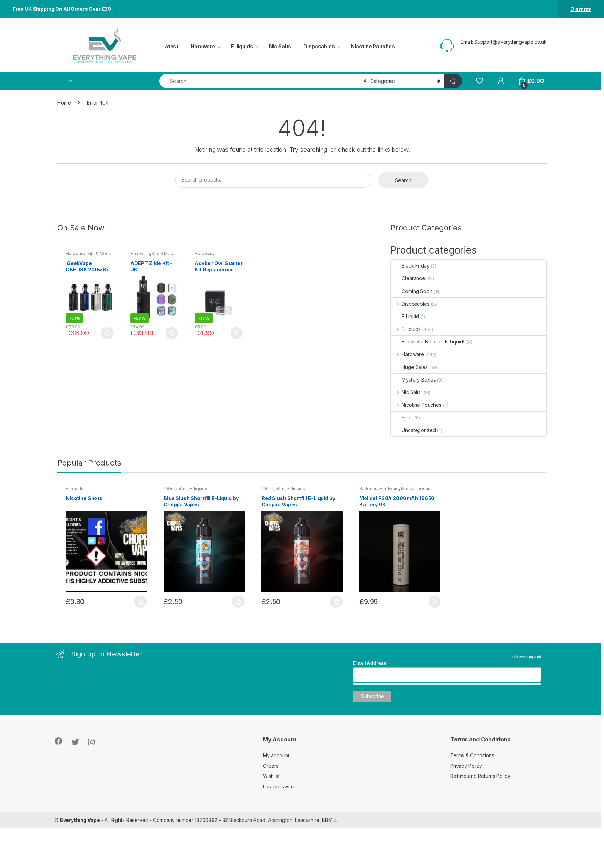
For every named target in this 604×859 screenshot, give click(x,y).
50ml (182, 488)
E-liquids (242, 46)
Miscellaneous (415, 488)
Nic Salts (280, 46)
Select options (105, 333)
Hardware (202, 46)
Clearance (413, 278)
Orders (271, 766)
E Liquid (410, 316)
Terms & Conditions (472, 755)
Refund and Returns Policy (480, 776)
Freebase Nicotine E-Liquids (433, 342)
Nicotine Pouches (373, 46)
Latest (170, 46)
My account (276, 755)
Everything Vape (80, 820)
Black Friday (415, 266)
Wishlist (271, 776)
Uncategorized (419, 430)
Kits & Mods (99, 253)
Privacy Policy (466, 766)
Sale (406, 417)
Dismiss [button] (580, 9)
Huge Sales (415, 367)
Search (403, 180)
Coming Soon (417, 291)
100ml (169, 488)
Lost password (279, 786)
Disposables (319, 46)
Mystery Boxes (419, 380)
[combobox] (259, 81)
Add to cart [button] (237, 333)
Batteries (368, 488)
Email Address (371, 663)
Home (64, 103)
